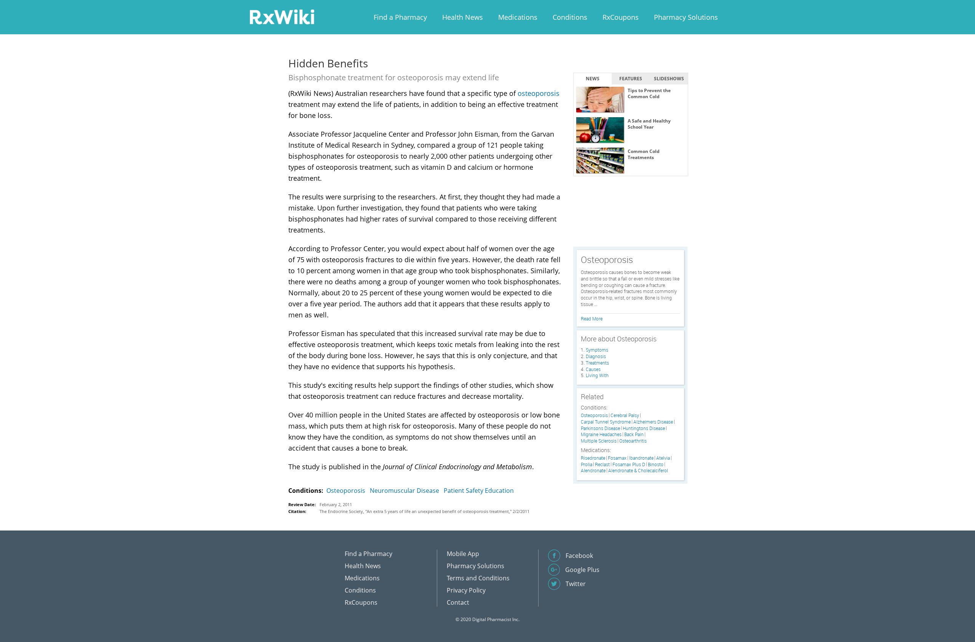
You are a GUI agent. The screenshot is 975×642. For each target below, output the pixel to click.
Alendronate (593, 470)
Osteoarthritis (633, 441)
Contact (458, 602)
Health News (462, 17)
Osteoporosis (345, 490)
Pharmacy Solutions (686, 17)
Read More (592, 318)
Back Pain (634, 434)
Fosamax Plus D (628, 464)
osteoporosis (538, 93)
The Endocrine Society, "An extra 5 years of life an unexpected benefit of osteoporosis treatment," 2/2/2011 (424, 511)
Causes (593, 369)
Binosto (655, 464)
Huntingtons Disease (644, 428)
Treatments (597, 363)
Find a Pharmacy (400, 17)
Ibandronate (641, 458)
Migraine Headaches (601, 434)
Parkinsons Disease (600, 428)
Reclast (602, 464)
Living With (597, 375)
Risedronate (593, 458)
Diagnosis (596, 356)
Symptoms (597, 350)
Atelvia (663, 458)
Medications (517, 17)
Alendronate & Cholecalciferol (638, 470)
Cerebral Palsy (625, 415)
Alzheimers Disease (653, 422)
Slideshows (669, 78)
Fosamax (617, 458)
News (592, 78)
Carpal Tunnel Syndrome (606, 422)
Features (630, 78)
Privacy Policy (466, 590)
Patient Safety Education (479, 490)
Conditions (570, 17)
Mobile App (463, 554)
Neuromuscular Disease (404, 490)
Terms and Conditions (478, 578)
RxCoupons (621, 17)
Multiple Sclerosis (599, 441)
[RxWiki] (281, 16)
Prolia (586, 464)
